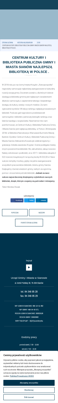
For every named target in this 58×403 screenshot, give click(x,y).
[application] (29, 267)
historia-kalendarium (25, 42)
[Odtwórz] (29, 267)
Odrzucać (29, 397)
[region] (29, 377)
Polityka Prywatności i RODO (22, 376)
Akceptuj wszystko (29, 383)
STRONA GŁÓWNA (7, 42)
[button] (3, 4)
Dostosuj (29, 390)
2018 (38, 42)
